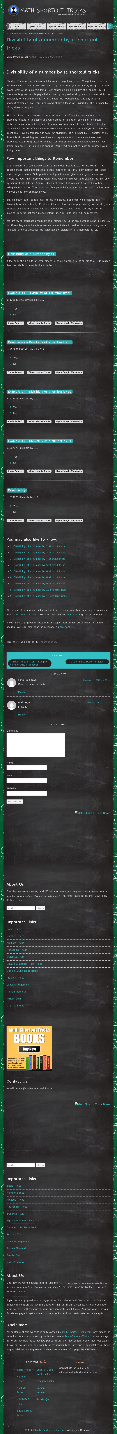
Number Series (15, 936)
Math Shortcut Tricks (26, 614)
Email (11, 775)
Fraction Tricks (15, 977)
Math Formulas (15, 1005)
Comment (13, 730)
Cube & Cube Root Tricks (22, 971)
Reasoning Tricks (17, 950)
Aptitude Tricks (15, 943)
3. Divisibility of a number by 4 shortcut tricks (37, 559)
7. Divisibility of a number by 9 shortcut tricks (37, 583)
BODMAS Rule (15, 957)
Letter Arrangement (18, 984)
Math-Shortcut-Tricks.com (76, 1332)
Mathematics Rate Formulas (89, 661)
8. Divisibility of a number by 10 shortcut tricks (38, 590)
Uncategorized (48, 641)
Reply (21, 692)
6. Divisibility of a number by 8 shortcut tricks (37, 577)
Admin (58, 56)
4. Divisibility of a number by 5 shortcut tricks (37, 565)
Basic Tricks (14, 929)
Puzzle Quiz (14, 998)
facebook (72, 614)
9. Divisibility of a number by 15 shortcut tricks (38, 596)
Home (9, 33)
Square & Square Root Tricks (24, 964)
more (22, 900)
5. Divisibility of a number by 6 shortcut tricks (37, 571)
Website (11, 788)
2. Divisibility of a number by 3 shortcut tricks (37, 552)
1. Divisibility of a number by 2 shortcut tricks (37, 546)
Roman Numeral (16, 991)
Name (11, 762)
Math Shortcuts (20, 33)
